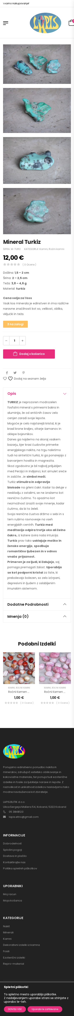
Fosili (6, 951)
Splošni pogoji (12, 850)
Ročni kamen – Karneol (24, 692)
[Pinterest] (23, 372)
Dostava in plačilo (15, 856)
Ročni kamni (56, 249)
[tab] (37, 393)
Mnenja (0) (18, 616)
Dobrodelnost (12, 843)
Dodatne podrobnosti (28, 604)
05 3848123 (16, 812)
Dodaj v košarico (32, 354)
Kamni (43, 249)
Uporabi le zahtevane (45, 1009)
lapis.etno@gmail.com (24, 817)
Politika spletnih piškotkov (20, 868)
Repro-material (13, 964)
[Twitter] (15, 372)
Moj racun (9, 894)
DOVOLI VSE (15, 1009)
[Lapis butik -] (45, 23)
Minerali (8, 932)
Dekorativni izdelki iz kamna (21, 945)
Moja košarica (12, 900)
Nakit (6, 926)
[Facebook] (7, 372)
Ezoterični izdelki (14, 958)
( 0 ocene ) (29, 264)
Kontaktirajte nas (14, 862)
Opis (11, 393)
